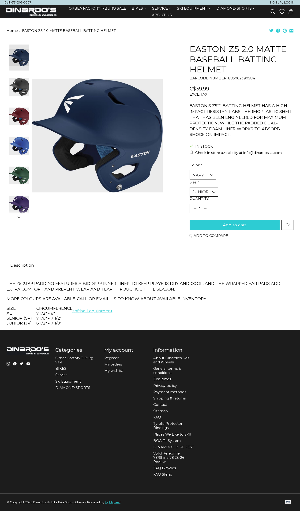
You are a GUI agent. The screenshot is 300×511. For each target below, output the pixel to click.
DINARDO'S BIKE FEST (173, 447)
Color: (196, 165)
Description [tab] (22, 265)
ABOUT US (162, 15)
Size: (194, 182)
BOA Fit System (167, 441)
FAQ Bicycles (164, 468)
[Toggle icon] (272, 11)
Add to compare (211, 236)
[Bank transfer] (288, 502)
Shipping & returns (169, 398)
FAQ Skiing (162, 474)
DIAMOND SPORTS (72, 388)
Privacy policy (165, 386)
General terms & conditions (167, 370)
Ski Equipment (68, 381)
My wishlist (113, 371)
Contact (160, 405)
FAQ (157, 417)
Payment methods (169, 392)
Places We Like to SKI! (172, 434)
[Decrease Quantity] (195, 208)
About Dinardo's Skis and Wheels (171, 360)
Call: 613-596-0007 (17, 2)
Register (111, 358)
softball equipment (92, 310)
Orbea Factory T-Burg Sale (97, 8)
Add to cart (234, 224)
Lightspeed (112, 502)
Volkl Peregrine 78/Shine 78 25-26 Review (168, 457)
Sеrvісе (61, 375)
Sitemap (160, 411)
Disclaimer (162, 379)
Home (12, 31)
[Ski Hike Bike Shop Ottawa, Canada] (31, 12)
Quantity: (199, 199)
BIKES (60, 368)
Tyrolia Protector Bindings (167, 425)
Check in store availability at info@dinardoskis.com (238, 153)
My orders (113, 364)
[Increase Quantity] (205, 208)
